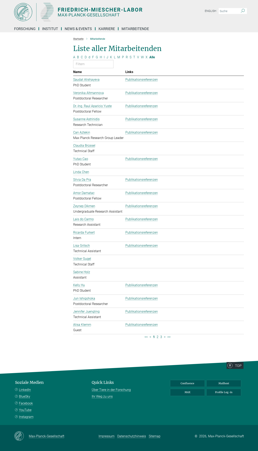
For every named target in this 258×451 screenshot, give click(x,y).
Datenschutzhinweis (131, 436)
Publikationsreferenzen (141, 79)
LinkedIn (25, 390)
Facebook (26, 403)
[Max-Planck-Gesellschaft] (21, 436)
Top (238, 366)
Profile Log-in (223, 392)
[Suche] (243, 11)
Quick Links (103, 382)
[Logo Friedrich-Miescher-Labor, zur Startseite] (89, 12)
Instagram (26, 417)
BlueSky (24, 396)
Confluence (187, 383)
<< (146, 337)
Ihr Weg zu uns (102, 396)
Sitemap (154, 436)
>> (169, 337)
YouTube (25, 410)
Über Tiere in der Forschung (111, 390)
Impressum (106, 436)
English (210, 11)
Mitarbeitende (135, 28)
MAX (187, 392)
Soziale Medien (29, 382)
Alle (152, 57)
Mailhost (223, 383)
